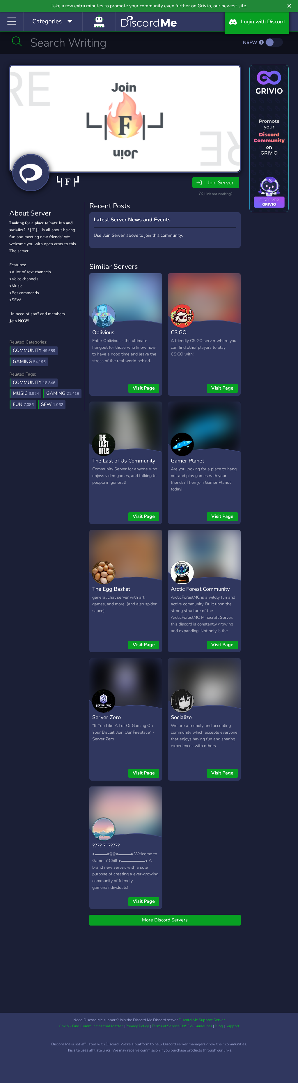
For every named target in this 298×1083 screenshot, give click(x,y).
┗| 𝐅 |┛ (68, 182)
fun (23, 404)
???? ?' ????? (106, 845)
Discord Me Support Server (202, 1020)
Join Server (220, 182)
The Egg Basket (111, 589)
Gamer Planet (187, 460)
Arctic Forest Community (200, 589)
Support (233, 1026)
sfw (52, 404)
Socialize (181, 717)
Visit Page (144, 388)
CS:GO (179, 332)
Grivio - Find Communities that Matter (91, 1026)
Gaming (29, 361)
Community (34, 350)
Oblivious (103, 332)
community (34, 382)
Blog (219, 1026)
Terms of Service (166, 1026)
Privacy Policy (137, 1026)
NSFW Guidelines (197, 1026)
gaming (62, 393)
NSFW (250, 42)
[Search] (17, 41)
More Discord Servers (165, 920)
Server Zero (106, 717)
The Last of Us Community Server (123, 465)
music (26, 393)
